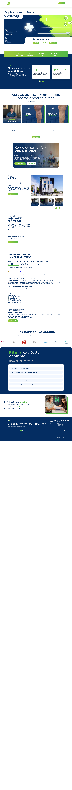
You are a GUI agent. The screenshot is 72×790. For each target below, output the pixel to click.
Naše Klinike (51, 423)
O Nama (22, 3)
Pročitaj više (36, 137)
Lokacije (58, 425)
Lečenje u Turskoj (54, 424)
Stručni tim (28, 3)
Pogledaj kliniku (12, 194)
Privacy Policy (62, 437)
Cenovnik (34, 3)
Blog (45, 3)
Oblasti (58, 423)
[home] (8, 3)
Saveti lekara (62, 422)
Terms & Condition (59, 437)
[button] (40, 3)
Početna (16, 3)
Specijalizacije (59, 424)
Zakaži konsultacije (20, 163)
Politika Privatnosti (66, 424)
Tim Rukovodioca (51, 425)
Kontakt (49, 3)
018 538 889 (52, 42)
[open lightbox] (47, 185)
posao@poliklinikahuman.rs (21, 407)
